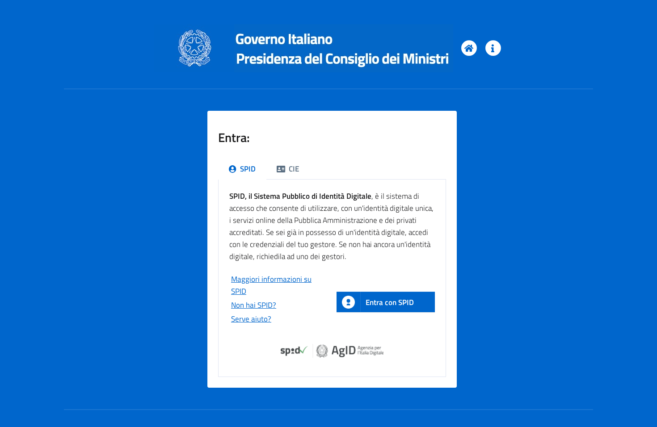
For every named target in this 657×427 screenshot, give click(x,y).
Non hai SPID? (253, 305)
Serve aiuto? (251, 319)
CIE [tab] (294, 169)
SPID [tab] (248, 169)
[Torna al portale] (469, 48)
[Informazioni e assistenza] (493, 48)
